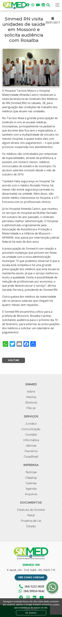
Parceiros (31, 451)
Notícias (31, 472)
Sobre (31, 391)
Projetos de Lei (31, 520)
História (31, 397)
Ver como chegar (31, 577)
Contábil (31, 434)
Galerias (31, 483)
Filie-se (31, 408)
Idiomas (31, 445)
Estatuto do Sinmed (31, 509)
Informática (31, 440)
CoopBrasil (31, 456)
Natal (31, 515)
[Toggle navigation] (57, 5)
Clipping (31, 477)
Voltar (13, 360)
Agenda (31, 488)
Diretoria (31, 402)
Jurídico (31, 423)
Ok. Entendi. (31, 612)
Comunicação (31, 429)
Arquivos (31, 494)
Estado (31, 526)
